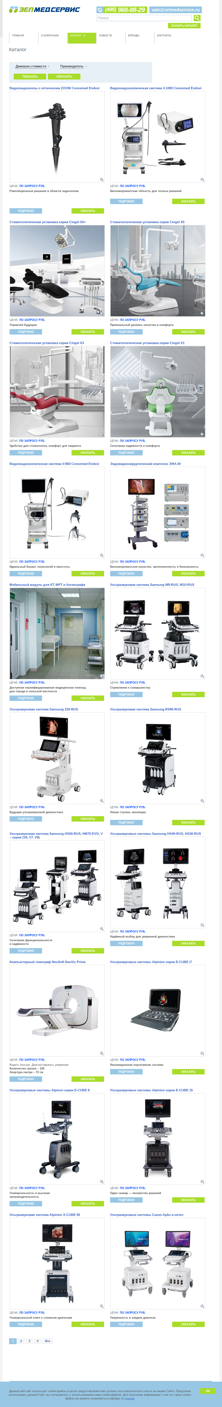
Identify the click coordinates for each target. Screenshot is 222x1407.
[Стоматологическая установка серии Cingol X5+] (101, 313)
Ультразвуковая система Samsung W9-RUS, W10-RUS (152, 585)
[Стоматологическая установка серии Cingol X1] (202, 434)
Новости (105, 35)
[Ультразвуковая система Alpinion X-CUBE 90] (101, 1306)
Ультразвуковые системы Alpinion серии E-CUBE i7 (151, 962)
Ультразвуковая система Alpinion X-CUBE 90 (45, 1215)
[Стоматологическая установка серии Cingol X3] (101, 434)
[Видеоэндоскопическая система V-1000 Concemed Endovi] (202, 179)
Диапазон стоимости (31, 66)
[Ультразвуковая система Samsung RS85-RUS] (202, 801)
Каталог (78, 35)
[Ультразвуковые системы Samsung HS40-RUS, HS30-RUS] (202, 925)
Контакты (164, 35)
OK (208, 1391)
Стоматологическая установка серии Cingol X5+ (48, 222)
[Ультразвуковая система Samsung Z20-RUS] (101, 801)
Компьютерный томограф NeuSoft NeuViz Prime (48, 962)
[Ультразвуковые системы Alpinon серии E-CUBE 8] (101, 1181)
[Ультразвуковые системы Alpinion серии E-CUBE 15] (202, 1181)
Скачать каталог (184, 25)
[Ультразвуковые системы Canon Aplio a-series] (202, 1306)
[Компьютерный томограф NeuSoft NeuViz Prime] (101, 1053)
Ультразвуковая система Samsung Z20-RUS (44, 709)
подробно (26, 211)
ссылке (129, 1398)
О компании (50, 35)
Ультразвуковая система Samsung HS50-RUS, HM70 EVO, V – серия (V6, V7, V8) (56, 835)
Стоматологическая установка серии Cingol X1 (147, 343)
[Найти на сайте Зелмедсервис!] (197, 18)
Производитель (71, 66)
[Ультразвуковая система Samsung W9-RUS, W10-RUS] (202, 676)
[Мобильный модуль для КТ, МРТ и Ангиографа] (101, 676)
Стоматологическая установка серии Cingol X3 (47, 343)
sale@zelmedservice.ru (176, 9)
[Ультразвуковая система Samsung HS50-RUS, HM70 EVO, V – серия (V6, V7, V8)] (101, 929)
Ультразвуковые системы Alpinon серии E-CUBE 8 (50, 1090)
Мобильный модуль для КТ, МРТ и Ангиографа (47, 585)
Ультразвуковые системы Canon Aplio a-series (146, 1215)
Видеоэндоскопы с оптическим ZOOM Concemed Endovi (55, 88)
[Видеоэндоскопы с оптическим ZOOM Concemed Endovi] (101, 179)
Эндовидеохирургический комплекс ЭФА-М (145, 464)
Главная (18, 35)
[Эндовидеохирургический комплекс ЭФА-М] (202, 555)
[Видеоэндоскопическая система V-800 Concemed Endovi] (101, 555)
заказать (87, 211)
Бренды (133, 35)
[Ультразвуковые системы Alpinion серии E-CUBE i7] (202, 1053)
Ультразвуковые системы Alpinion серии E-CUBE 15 (151, 1090)
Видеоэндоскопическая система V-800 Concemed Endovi (54, 464)
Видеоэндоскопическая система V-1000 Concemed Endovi (155, 88)
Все (47, 1341)
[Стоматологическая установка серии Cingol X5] (202, 313)
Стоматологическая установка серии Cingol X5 (147, 222)
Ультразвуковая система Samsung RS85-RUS (145, 709)
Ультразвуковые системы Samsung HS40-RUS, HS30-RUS (155, 833)
